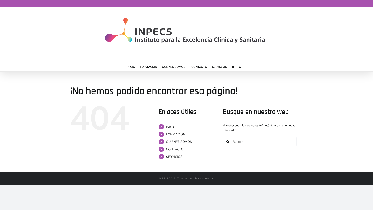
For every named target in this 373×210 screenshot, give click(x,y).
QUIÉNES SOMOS (179, 142)
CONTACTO (175, 149)
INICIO (170, 127)
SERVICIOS (174, 156)
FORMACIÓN (175, 134)
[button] (240, 66)
